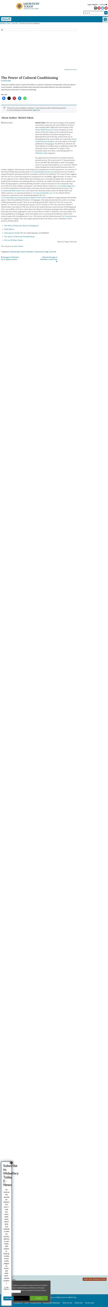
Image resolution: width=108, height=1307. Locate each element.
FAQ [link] (26, 1303)
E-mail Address (6, 1288)
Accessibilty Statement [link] (51, 1303)
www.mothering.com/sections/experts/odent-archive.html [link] (23, 198)
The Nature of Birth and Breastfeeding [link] (19, 236)
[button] (6, 19)
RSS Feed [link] (73, 1297)
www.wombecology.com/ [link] (65, 186)
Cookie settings (18, 1298)
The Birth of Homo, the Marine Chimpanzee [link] (21, 226)
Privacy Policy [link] (35, 1303)
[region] (27, 1291)
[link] (105, 19)
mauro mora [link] (73, 69)
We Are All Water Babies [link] (13, 240)
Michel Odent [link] (7, 81)
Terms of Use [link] (67, 1303)
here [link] (64, 108)
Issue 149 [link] (52, 252)
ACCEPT (39, 1298)
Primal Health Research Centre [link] (46, 130)
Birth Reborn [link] (9, 229)
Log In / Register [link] (93, 4)
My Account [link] (89, 1303)
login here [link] (36, 110)
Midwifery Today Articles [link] (35, 252)
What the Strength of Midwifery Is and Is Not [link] (48, 258)
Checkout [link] (103, 4)
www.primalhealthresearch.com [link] (41, 172)
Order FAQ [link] (78, 1303)
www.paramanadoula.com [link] (42, 193)
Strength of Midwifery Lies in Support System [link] (10, 258)
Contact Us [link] (18, 1303)
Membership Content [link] (17, 252)
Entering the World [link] (11, 233)
